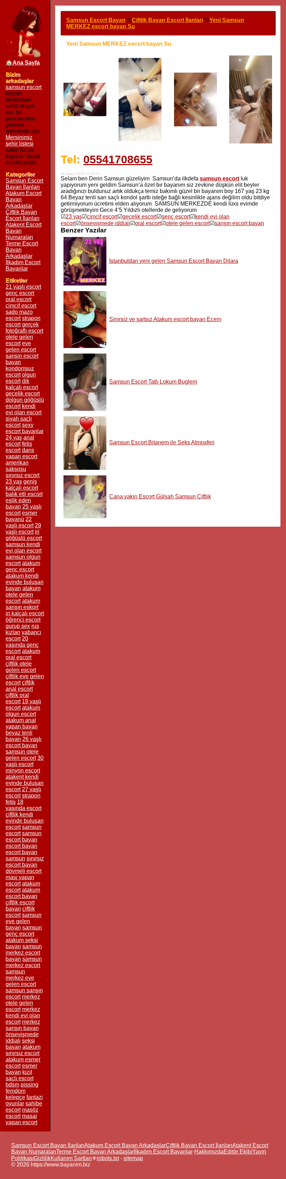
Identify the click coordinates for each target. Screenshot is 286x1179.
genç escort (175, 217)
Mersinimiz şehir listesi (19, 140)
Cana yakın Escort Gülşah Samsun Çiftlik (160, 496)
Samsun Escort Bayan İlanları (24, 184)
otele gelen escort (188, 223)
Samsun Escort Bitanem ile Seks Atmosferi (161, 442)
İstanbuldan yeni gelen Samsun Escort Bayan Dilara (173, 261)
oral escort (148, 223)
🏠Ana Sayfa (23, 63)
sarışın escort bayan (239, 223)
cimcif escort (102, 217)
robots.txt (108, 1158)
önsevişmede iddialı (105, 223)
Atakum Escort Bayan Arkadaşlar (125, 1145)
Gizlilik (42, 1158)
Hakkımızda (209, 1152)
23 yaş (74, 217)
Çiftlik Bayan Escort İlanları (22, 215)
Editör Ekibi (238, 1152)
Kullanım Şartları (71, 1158)
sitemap (133, 1158)
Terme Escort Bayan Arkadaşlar (95, 1152)
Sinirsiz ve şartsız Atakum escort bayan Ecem (165, 319)
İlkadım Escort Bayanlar (23, 265)
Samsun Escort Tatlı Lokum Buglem (153, 382)
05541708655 (117, 159)
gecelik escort (139, 217)
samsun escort (24, 87)
